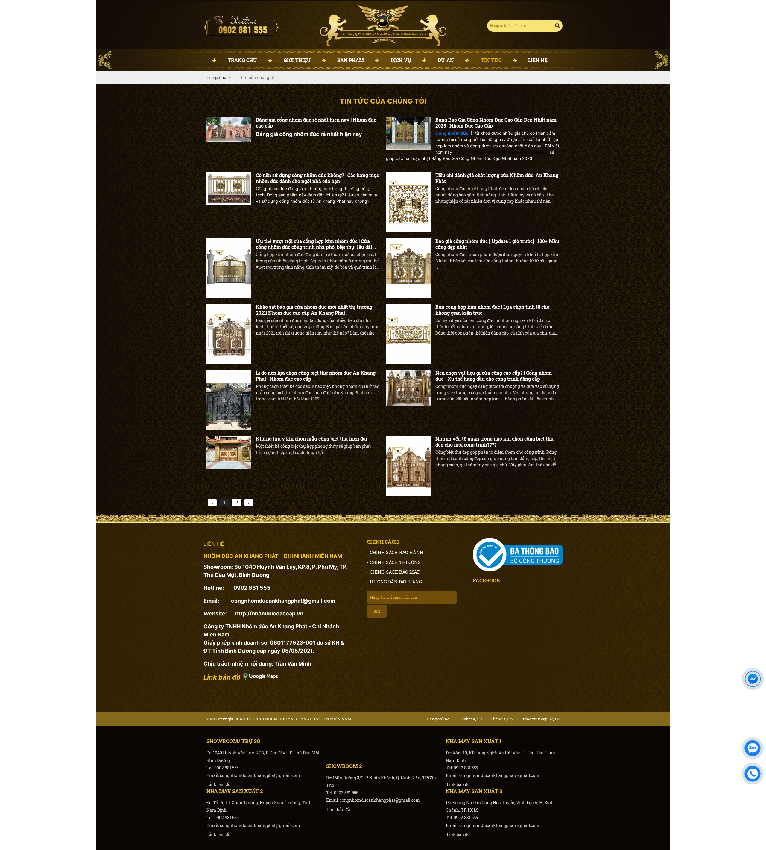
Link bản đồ (218, 784)
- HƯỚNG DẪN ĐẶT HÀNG (394, 582)
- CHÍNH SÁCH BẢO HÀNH (395, 552)
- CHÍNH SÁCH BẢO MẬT (393, 572)
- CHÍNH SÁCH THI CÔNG (394, 562)
